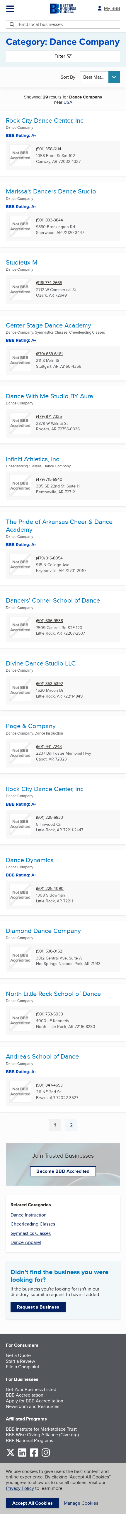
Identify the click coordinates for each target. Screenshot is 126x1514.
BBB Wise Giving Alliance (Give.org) (42, 1434)
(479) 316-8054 (49, 558)
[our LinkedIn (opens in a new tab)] (22, 1455)
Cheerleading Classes (33, 1224)
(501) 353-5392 (49, 683)
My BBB (112, 8)
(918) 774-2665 (49, 282)
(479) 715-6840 (49, 479)
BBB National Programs (29, 1440)
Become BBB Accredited (62, 1171)
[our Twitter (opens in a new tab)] (10, 1455)
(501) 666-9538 (49, 620)
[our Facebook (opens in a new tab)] (34, 1455)
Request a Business (38, 1307)
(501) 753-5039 (49, 1014)
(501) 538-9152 (49, 951)
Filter (60, 56)
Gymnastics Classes (31, 1233)
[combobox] (100, 77)
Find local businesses (41, 24)
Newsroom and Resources (32, 1406)
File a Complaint (22, 1366)
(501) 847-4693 (49, 1085)
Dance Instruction (29, 1215)
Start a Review (20, 1361)
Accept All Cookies (32, 1503)
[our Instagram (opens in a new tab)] (45, 1455)
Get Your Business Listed (31, 1389)
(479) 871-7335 (49, 416)
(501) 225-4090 (50, 888)
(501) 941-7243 (49, 746)
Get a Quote (18, 1355)
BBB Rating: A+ (21, 135)
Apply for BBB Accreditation (34, 1400)
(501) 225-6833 (49, 817)
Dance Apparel (26, 1242)
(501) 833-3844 (49, 220)
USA (68, 102)
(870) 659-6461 (49, 353)
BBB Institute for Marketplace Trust (41, 1429)
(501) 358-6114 (48, 149)
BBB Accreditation (24, 1395)
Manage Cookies (81, 1503)
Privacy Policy (20, 1488)
